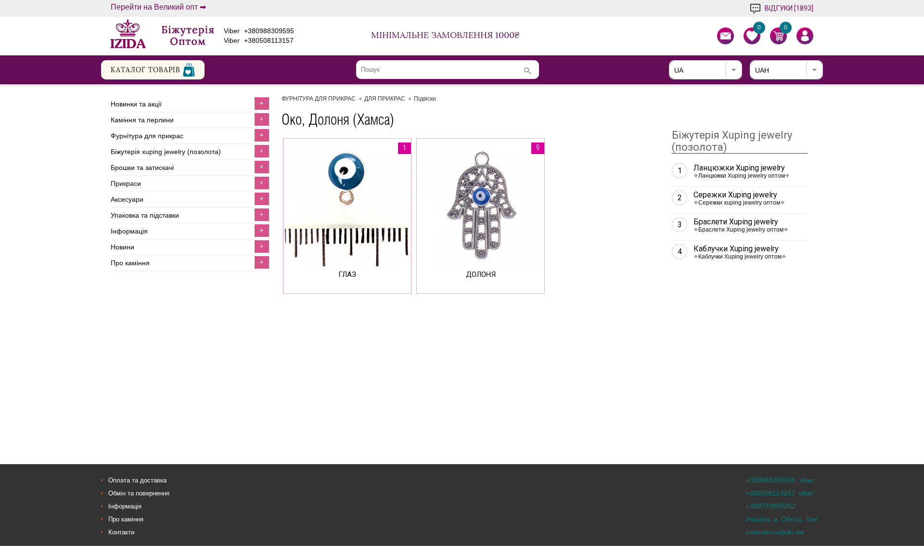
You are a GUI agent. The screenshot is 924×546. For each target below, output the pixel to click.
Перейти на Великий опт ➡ (158, 7)
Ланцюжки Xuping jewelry (734, 171)
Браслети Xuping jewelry (733, 225)
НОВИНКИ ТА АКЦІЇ (136, 104)
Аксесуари (127, 199)
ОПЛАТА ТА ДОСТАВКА (137, 480)
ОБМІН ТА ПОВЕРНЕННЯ (138, 493)
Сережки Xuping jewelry (731, 198)
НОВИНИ (122, 247)
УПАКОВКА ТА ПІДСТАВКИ (145, 215)
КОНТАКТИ (121, 532)
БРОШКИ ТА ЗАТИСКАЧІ (142, 167)
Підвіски (425, 98)
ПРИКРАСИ (126, 183)
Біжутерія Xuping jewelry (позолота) (166, 152)
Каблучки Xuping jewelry (732, 252)
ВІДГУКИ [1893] (789, 8)
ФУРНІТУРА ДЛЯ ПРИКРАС (147, 136)
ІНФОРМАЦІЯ (129, 231)
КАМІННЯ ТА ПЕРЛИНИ (142, 120)
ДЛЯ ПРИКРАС (384, 98)
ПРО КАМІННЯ (130, 263)
